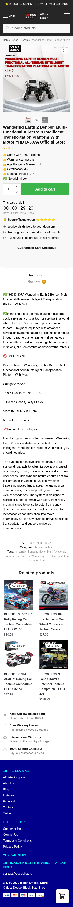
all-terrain (21, 551)
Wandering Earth (36, 560)
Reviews (36, 281)
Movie (38, 547)
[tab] (36, 275)
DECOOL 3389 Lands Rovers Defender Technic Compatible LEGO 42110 (52, 684)
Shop (15, 40)
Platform (9, 556)
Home (6, 40)
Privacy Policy (12, 846)
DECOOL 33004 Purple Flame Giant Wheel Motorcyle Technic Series (53, 621)
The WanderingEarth (38, 556)
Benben (32, 551)
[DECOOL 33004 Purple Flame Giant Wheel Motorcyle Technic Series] (54, 595)
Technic (25, 40)
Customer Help (13, 828)
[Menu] (5, 16)
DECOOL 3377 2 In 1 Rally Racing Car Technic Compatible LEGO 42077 (18, 621)
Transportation (60, 556)
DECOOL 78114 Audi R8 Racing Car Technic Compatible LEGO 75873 (18, 681)
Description (36, 275)
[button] (62, 896)
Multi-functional (56, 551)
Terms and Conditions (17, 840)
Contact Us (10, 834)
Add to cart (45, 189)
